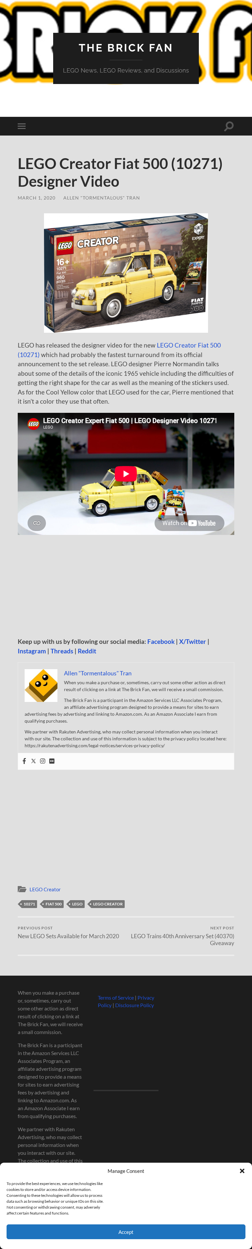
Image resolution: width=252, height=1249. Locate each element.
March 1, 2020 (36, 198)
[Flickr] (52, 761)
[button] (242, 1171)
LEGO (77, 903)
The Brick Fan (126, 48)
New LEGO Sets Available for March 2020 (68, 932)
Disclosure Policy (134, 1005)
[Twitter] (33, 761)
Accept (126, 1232)
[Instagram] (43, 761)
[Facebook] (24, 761)
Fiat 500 (54, 903)
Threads (62, 651)
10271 (29, 903)
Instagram (32, 651)
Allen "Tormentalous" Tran (101, 198)
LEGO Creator (45, 889)
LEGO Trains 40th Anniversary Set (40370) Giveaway (182, 935)
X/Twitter (192, 641)
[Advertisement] (126, 588)
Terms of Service (116, 997)
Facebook (161, 641)
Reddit (87, 651)
